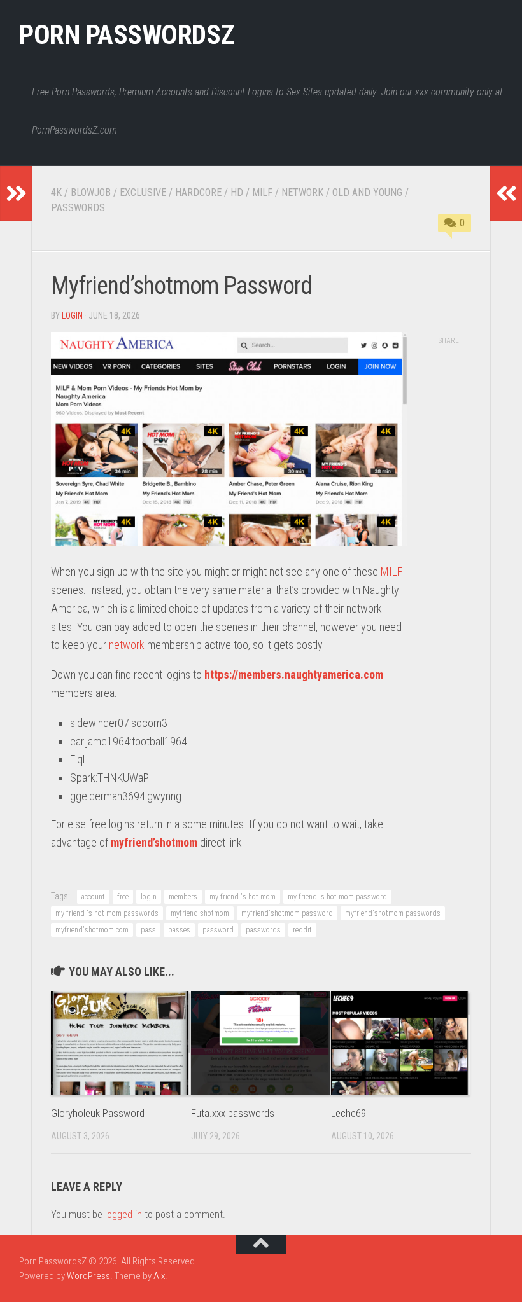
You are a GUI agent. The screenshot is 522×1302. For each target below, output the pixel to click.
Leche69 (348, 1113)
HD (236, 192)
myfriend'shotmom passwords (393, 913)
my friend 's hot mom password (337, 896)
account (93, 896)
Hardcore (198, 192)
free (123, 896)
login (72, 315)
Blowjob (91, 192)
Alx (159, 1276)
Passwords (78, 208)
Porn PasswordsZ (126, 34)
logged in (123, 1215)
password (218, 929)
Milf (262, 192)
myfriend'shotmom (200, 913)
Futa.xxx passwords (232, 1113)
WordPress (88, 1276)
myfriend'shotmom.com (92, 929)
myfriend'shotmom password (287, 913)
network (127, 644)
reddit (302, 929)
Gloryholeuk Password (98, 1113)
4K (56, 192)
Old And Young (367, 192)
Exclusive (143, 192)
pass (148, 929)
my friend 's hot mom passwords (107, 913)
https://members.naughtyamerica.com (293, 674)
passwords (263, 929)
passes (179, 929)
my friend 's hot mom (242, 896)
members (183, 896)
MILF (391, 571)
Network (302, 192)
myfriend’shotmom (154, 842)
